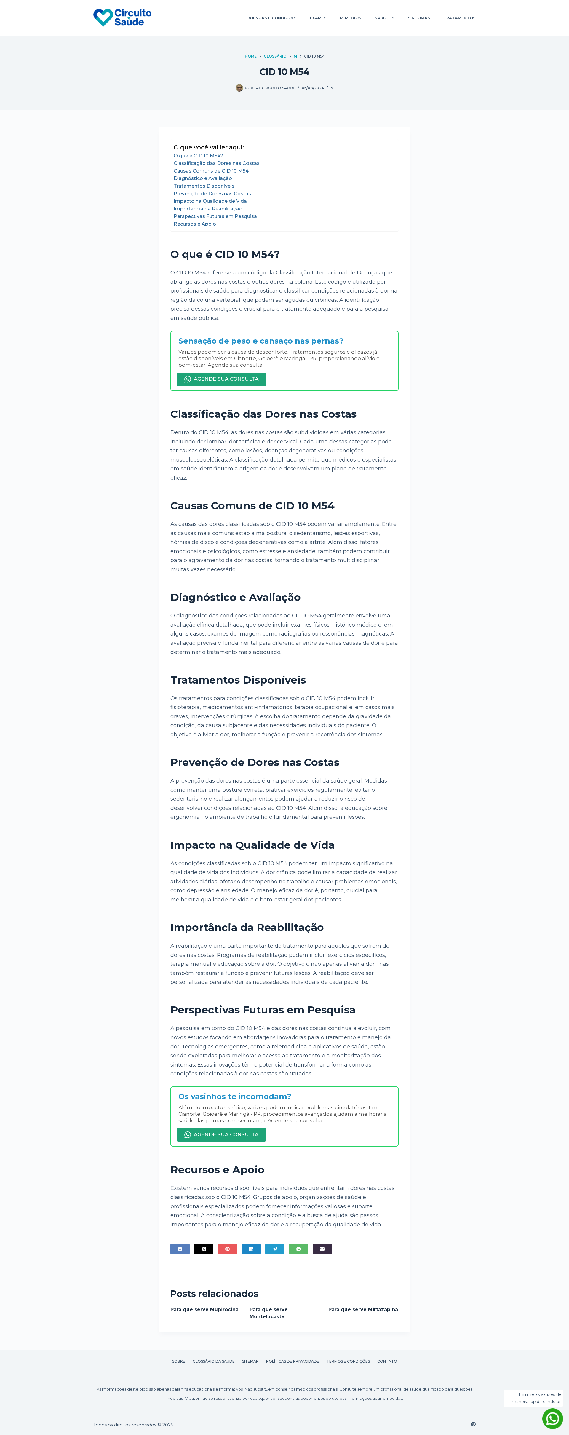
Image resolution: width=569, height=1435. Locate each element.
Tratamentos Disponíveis (204, 186)
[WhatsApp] (298, 1249)
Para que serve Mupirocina (204, 1309)
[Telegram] (274, 1249)
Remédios (350, 17)
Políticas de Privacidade (292, 1361)
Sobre (178, 1361)
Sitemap (250, 1361)
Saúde (382, 17)
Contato (387, 1361)
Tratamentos (459, 17)
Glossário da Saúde (214, 1361)
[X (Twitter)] (203, 1249)
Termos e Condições (348, 1361)
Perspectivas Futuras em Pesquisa (215, 216)
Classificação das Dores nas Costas (217, 163)
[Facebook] (180, 1249)
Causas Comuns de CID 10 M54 (211, 171)
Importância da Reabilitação (208, 209)
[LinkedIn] (251, 1249)
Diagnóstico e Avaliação (203, 178)
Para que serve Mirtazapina (363, 1309)
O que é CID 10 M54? (198, 156)
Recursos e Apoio (195, 224)
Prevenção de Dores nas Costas (212, 194)
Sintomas (419, 17)
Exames (318, 17)
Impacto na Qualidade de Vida (210, 201)
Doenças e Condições (272, 17)
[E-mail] (322, 1249)
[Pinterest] (227, 1249)
